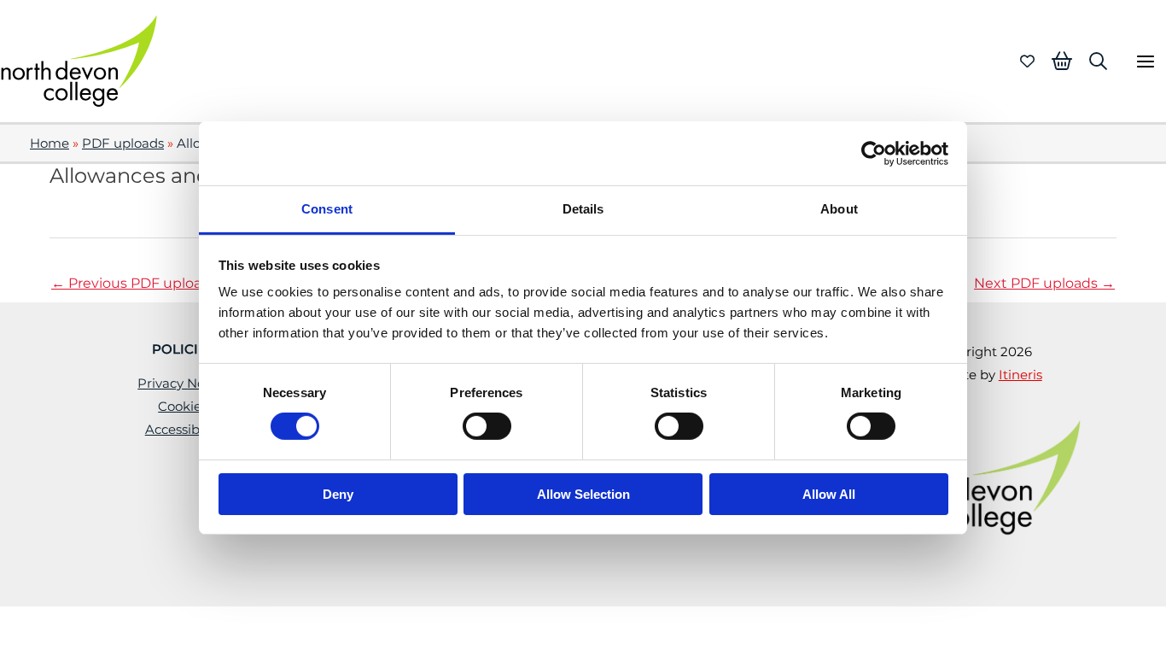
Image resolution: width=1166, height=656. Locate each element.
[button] (1098, 61)
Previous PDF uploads (134, 282)
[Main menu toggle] (1145, 61)
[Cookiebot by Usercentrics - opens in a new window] (873, 153)
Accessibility (183, 429)
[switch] (487, 426)
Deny (338, 494)
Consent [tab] (327, 209)
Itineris (1020, 375)
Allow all (828, 494)
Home (49, 143)
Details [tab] (583, 209)
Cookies (182, 406)
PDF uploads (123, 143)
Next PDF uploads (1044, 282)
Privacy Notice (182, 383)
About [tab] (839, 209)
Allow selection (583, 494)
